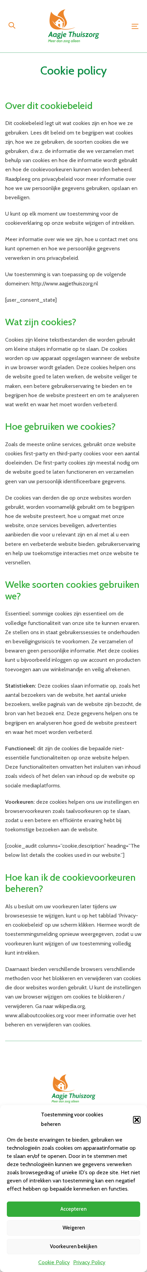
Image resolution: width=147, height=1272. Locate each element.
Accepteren (73, 1209)
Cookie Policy (54, 1262)
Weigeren (74, 1228)
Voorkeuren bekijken (73, 1246)
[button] (136, 1119)
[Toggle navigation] (135, 26)
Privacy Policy (89, 1262)
